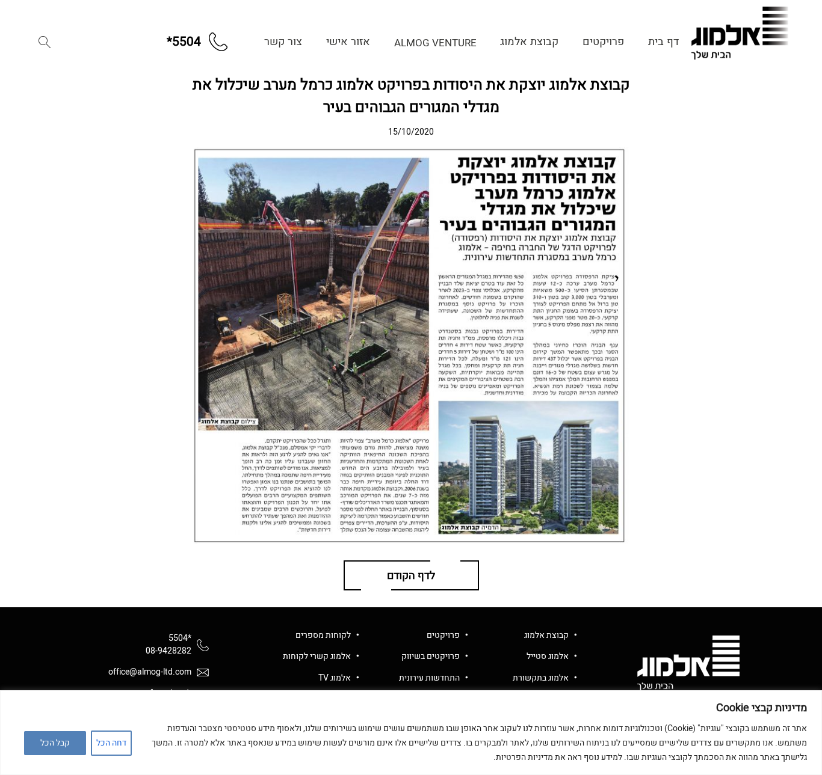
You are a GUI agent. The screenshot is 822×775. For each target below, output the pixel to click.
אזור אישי (348, 42)
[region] (411, 732)
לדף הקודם (411, 576)
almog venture (435, 43)
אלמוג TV (334, 678)
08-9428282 (168, 651)
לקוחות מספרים (323, 635)
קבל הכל (55, 743)
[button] (45, 42)
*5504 (179, 638)
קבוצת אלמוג (529, 42)
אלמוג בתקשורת (541, 678)
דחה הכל (111, 743)
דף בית (663, 42)
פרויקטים (603, 42)
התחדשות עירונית (429, 678)
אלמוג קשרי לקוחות (317, 656)
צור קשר (283, 42)
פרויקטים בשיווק (430, 656)
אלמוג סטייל (548, 656)
